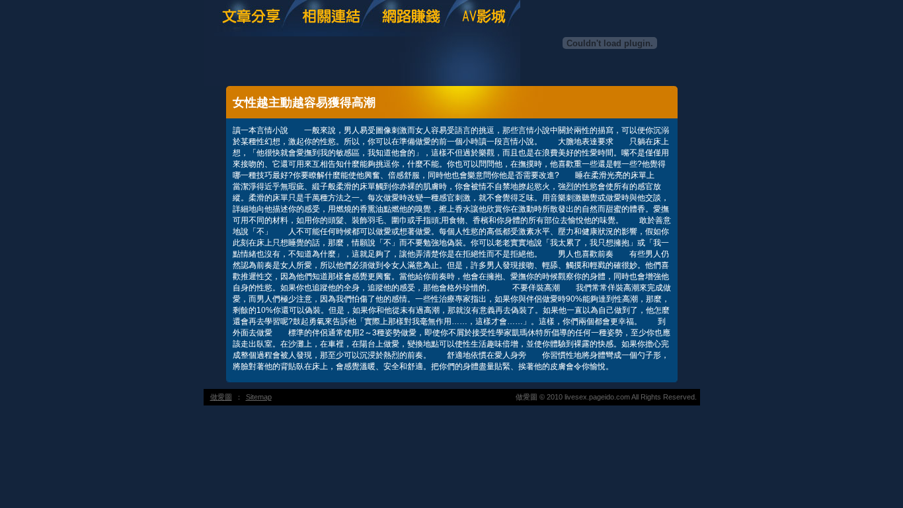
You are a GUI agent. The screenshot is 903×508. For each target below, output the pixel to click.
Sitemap (259, 397)
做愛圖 (221, 397)
